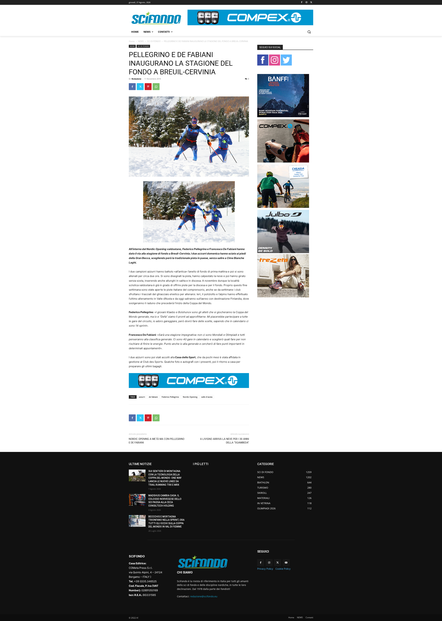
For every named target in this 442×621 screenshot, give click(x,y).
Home (132, 41)
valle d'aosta (206, 397)
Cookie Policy (283, 568)
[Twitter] (311, 2)
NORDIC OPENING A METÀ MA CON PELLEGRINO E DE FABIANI (156, 440)
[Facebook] (302, 2)
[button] (309, 32)
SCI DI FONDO (154, 41)
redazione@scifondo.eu (203, 596)
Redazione (136, 78)
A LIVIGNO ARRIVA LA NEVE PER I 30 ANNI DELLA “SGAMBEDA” (224, 440)
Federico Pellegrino (170, 397)
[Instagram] (306, 2)
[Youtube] (286, 562)
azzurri (142, 397)
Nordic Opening (190, 397)
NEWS (141, 41)
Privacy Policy (265, 568)
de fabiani (153, 397)
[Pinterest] (148, 86)
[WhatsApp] (156, 86)
